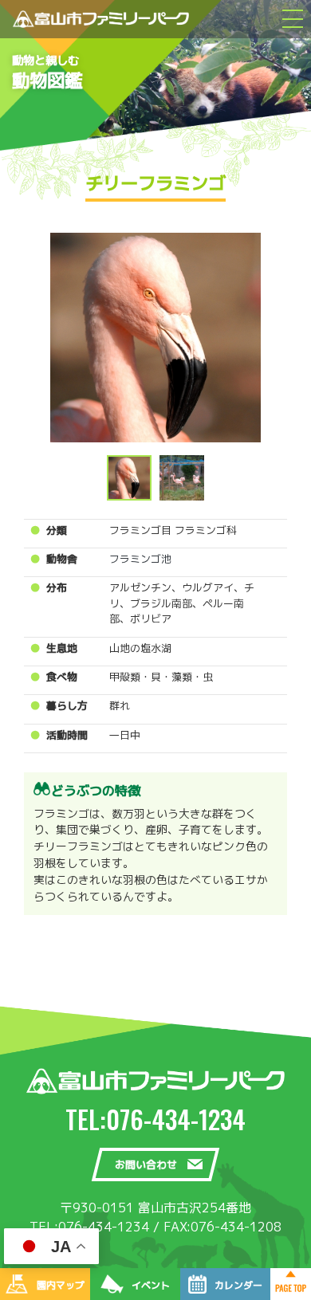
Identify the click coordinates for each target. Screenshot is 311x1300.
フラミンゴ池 (140, 559)
